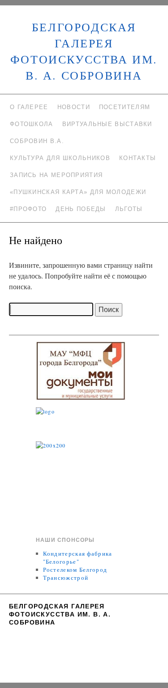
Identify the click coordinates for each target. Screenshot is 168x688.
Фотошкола (31, 124)
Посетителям (124, 107)
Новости (73, 107)
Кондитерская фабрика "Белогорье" (77, 557)
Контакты (137, 158)
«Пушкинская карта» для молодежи (78, 192)
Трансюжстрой (66, 578)
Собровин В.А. (37, 141)
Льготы (129, 209)
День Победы (81, 209)
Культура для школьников (60, 158)
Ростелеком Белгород (75, 570)
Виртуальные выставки (107, 124)
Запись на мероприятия (56, 175)
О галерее (29, 107)
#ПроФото (28, 209)
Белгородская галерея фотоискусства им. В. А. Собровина (60, 614)
